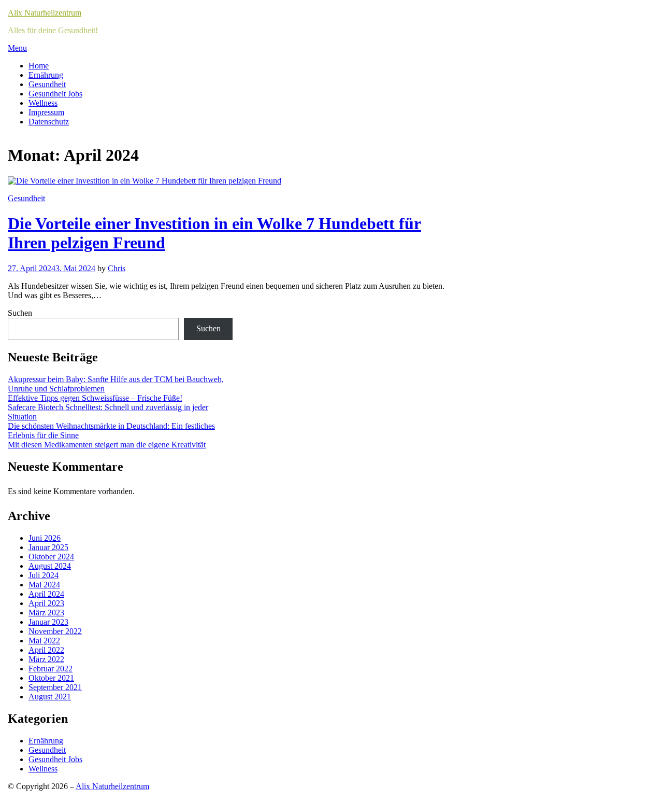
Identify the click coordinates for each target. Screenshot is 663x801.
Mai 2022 (44, 640)
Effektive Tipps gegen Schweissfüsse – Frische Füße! (95, 398)
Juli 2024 (43, 575)
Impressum (46, 112)
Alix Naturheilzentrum (44, 12)
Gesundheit (47, 84)
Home (38, 65)
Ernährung (45, 75)
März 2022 (46, 659)
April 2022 (46, 649)
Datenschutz (48, 121)
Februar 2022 (50, 668)
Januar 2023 (48, 621)
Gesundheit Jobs (55, 93)
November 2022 (55, 631)
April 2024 (46, 593)
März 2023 (46, 612)
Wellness (42, 103)
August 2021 (49, 696)
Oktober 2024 (51, 556)
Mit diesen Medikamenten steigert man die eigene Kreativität (107, 444)
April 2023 (46, 603)
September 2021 (55, 687)
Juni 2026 (44, 537)
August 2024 (49, 565)
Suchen (20, 312)
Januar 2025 (48, 547)
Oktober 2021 (51, 677)
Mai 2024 (44, 584)
